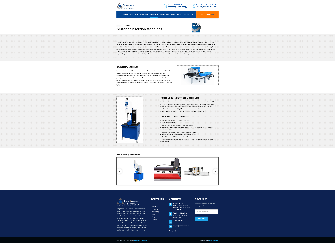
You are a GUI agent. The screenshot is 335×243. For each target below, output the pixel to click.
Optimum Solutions (140, 240)
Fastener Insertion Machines (134, 175)
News (153, 214)
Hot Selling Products (133, 178)
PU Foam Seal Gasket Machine (163, 175)
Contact (154, 219)
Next (215, 171)
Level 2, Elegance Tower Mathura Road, (207, 5)
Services (136, 180)
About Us (155, 206)
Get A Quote (205, 15)
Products (130, 180)
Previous (119, 171)
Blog (153, 217)
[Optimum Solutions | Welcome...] (125, 6)
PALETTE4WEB (214, 240)
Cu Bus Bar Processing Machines (190, 174)
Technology (155, 212)
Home (154, 204)
